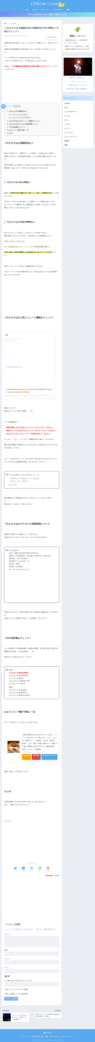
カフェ (66, 120)
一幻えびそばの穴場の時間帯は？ (20, 117)
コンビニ (67, 124)
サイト (6, 967)
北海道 (57, 876)
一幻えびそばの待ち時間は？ (19, 114)
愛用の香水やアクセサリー (77, 85)
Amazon (26, 755)
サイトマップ (26, 1036)
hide (17, 106)
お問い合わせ (54, 1036)
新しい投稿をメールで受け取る (17, 994)
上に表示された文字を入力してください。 (19, 981)
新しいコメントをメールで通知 (17, 989)
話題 (68, 9)
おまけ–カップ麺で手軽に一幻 (17, 130)
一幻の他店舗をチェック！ (16, 127)
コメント (7, 934)
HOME (49, 1032)
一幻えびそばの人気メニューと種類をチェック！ (24, 121)
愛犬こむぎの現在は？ (78, 78)
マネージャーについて (78, 81)
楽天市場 (36, 755)
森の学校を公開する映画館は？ (78, 89)
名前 (6, 950)
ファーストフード (70, 137)
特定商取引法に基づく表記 (40, 1036)
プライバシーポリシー (67, 1036)
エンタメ (34, 9)
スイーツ (67, 128)
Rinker (29, 751)
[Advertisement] (31, 86)
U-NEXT (67, 103)
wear (27, 9)
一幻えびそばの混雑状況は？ (17, 111)
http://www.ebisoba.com (21, 569)
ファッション (45, 9)
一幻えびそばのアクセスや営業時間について (22, 124)
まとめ (10, 133)
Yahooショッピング (49, 755)
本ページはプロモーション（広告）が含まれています (47, 14)
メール (7, 959)
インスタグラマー (57, 9)
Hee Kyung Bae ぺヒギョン (14, 395)
